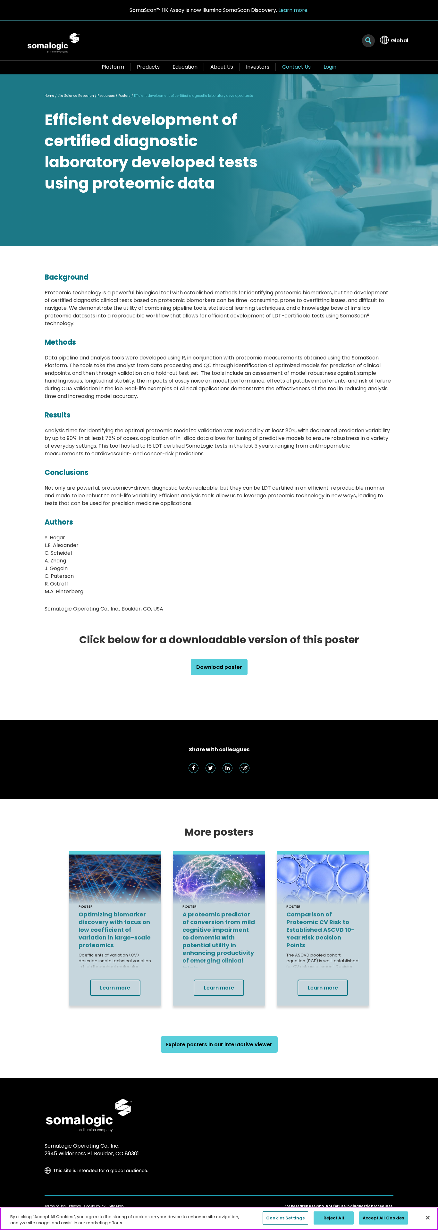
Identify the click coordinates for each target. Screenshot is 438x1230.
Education (185, 67)
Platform (113, 67)
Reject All (334, 1218)
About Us (221, 67)
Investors (257, 67)
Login (330, 67)
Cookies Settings (285, 1218)
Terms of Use (55, 1206)
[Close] (428, 1217)
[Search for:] (368, 40)
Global (399, 40)
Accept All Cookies (383, 1218)
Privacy (75, 1206)
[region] (219, 1218)
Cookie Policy (94, 1206)
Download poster (219, 667)
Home (49, 95)
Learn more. (293, 10)
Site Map (116, 1206)
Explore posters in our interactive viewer (219, 1044)
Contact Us (296, 67)
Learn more (115, 987)
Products (148, 67)
